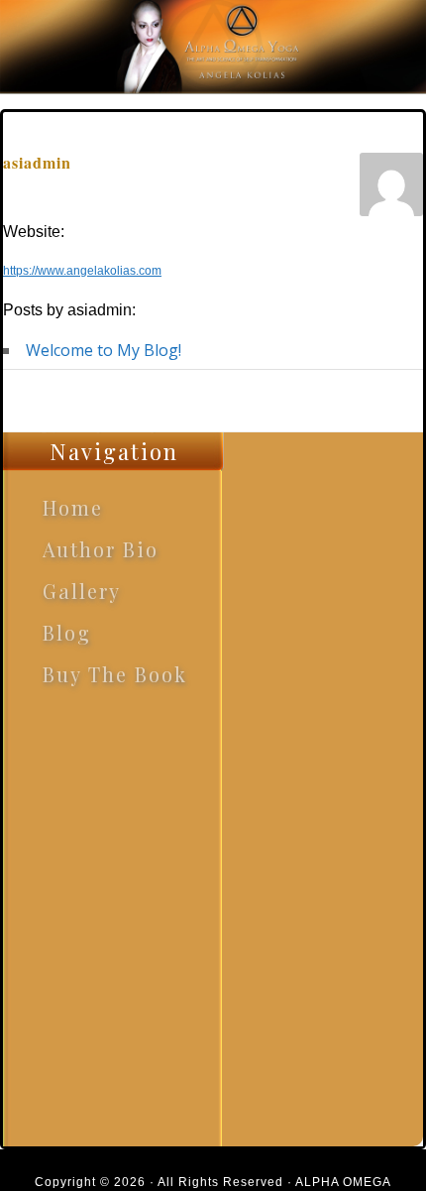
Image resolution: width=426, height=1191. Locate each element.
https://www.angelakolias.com (82, 271)
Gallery (82, 590)
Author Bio (101, 549)
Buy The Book (115, 673)
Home (73, 507)
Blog (67, 632)
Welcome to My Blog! (103, 350)
